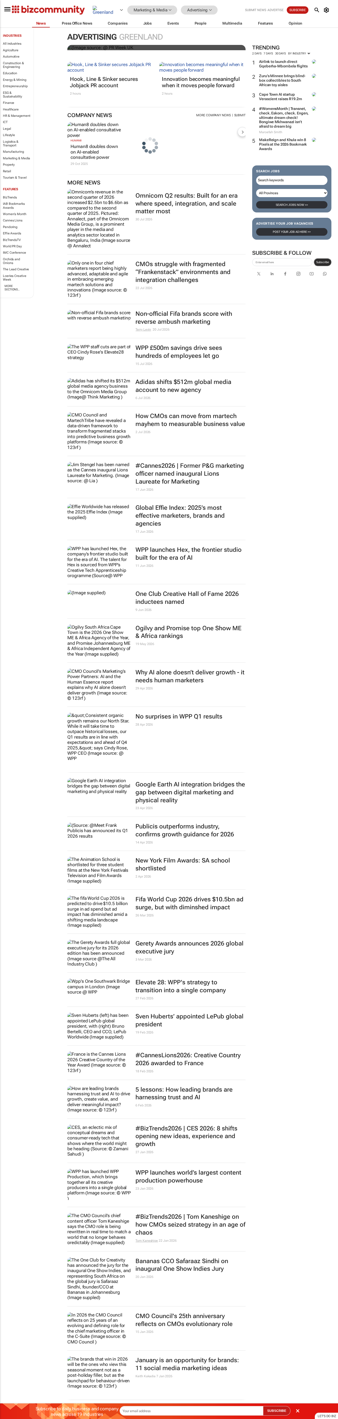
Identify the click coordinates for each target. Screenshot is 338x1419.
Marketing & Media (16, 158)
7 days (268, 53)
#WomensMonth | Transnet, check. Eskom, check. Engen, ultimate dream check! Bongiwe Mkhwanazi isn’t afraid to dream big (283, 117)
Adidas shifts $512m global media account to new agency (183, 385)
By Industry (297, 53)
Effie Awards (12, 233)
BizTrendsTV (12, 240)
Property (9, 164)
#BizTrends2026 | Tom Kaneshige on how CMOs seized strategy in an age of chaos (190, 1224)
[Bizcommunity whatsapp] (324, 273)
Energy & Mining (14, 80)
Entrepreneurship (15, 86)
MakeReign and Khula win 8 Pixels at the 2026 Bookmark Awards (283, 144)
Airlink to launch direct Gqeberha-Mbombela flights (283, 63)
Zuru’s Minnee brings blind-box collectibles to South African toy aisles (282, 80)
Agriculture (10, 50)
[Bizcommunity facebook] (285, 273)
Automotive (11, 56)
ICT (5, 122)
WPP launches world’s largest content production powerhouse (188, 1176)
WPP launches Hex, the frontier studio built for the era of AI (188, 553)
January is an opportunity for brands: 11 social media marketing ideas (187, 1364)
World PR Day (12, 246)
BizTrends (10, 197)
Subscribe (322, 262)
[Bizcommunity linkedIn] (272, 273)
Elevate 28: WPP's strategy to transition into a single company (180, 986)
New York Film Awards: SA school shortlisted (182, 864)
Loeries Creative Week (14, 277)
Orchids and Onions (11, 261)
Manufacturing (13, 152)
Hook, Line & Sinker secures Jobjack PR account (104, 82)
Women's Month (14, 214)
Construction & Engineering (13, 65)
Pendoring (10, 227)
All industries (12, 43)
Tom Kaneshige (146, 1240)
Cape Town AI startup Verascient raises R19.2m (280, 96)
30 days (280, 53)
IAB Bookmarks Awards (14, 205)
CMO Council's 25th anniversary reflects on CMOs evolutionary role (184, 1320)
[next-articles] (242, 132)
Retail (7, 171)
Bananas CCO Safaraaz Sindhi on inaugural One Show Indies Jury (181, 1265)
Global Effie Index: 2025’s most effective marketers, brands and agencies (180, 515)
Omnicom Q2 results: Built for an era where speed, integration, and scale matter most (186, 203)
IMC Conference (14, 252)
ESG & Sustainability (12, 94)
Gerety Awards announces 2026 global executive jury (189, 947)
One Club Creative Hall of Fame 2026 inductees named (187, 597)
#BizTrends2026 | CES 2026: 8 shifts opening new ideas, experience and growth (186, 1136)
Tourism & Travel (14, 177)
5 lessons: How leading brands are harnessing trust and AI (184, 1093)
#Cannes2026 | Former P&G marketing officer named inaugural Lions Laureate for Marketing (189, 473)
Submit (240, 115)
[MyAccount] (327, 10)
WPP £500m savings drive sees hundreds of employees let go (178, 351)
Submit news (255, 10)
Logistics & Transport (10, 143)
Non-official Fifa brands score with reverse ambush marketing (183, 317)
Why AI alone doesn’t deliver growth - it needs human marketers (190, 676)
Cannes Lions (12, 220)
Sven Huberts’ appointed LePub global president (189, 1020)
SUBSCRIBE (276, 1411)
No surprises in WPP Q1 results (178, 716)
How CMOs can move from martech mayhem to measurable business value (190, 420)
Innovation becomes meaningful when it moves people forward (201, 82)
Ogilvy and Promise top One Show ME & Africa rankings (188, 632)
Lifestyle (9, 135)
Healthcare (11, 109)
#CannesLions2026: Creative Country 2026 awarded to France (188, 1059)
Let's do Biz (327, 1416)
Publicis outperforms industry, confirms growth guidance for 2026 (184, 830)
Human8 (76, 140)
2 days (256, 53)
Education (10, 73)
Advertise (275, 10)
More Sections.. (12, 287)
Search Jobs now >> (292, 204)
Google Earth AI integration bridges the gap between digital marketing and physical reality (190, 792)
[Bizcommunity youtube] (311, 273)
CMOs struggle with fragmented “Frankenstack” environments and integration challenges (183, 272)
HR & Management (16, 116)
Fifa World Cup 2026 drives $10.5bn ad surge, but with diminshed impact (189, 903)
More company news (213, 115)
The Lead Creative (16, 269)
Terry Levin (143, 329)
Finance (8, 103)
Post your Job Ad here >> (292, 232)
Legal (7, 129)
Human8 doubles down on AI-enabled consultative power (94, 152)
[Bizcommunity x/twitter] (258, 273)
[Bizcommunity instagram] (298, 273)
